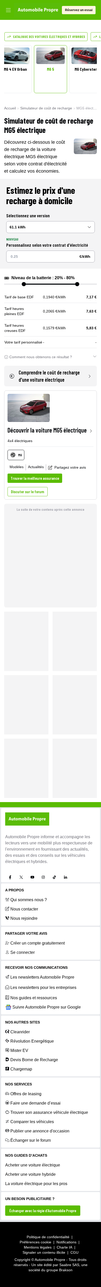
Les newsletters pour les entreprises (43, 987)
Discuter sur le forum (27, 491)
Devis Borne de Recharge (34, 1060)
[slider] (24, 284)
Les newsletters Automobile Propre (42, 977)
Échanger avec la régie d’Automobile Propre (42, 1210)
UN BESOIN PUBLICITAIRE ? (30, 1199)
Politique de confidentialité (48, 1237)
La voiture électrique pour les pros (36, 1183)
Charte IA (64, 1247)
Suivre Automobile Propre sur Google (46, 1007)
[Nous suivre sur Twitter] (21, 877)
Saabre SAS (69, 1265)
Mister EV (19, 1050)
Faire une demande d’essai (35, 1103)
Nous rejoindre (24, 918)
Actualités (36, 467)
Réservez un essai (78, 10)
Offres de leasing (25, 1094)
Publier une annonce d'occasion (39, 1131)
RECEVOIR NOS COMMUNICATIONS (36, 967)
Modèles (17, 467)
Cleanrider (20, 1032)
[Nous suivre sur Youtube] (32, 877)
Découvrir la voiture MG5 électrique (47, 430)
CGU (74, 1252)
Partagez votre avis (70, 467)
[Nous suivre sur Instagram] (43, 877)
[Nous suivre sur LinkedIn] (65, 877)
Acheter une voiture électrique (32, 1165)
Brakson (66, 1270)
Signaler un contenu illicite (44, 1252)
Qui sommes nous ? (28, 900)
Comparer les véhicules (32, 1122)
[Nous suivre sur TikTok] (54, 877)
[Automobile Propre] (38, 10)
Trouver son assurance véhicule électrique (49, 1112)
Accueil (10, 108)
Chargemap (21, 1069)
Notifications (66, 1242)
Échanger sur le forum (30, 1140)
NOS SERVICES (18, 1084)
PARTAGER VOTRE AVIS (26, 933)
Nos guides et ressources (33, 998)
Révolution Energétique (32, 1041)
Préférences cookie (35, 1242)
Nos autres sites (22, 1022)
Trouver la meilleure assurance (35, 478)
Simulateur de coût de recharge (46, 108)
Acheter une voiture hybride (30, 1174)
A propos (14, 890)
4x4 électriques (20, 441)
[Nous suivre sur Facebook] (10, 877)
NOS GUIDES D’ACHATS (26, 1155)
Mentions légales (38, 1247)
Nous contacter (24, 909)
